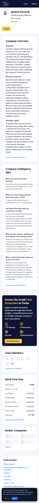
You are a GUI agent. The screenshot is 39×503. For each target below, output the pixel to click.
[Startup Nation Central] (5, 4)
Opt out (7, 498)
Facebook (8, 480)
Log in (26, 4)
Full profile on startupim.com (15, 486)
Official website (10, 464)
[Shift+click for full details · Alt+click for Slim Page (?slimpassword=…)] (5, 13)
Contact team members (13, 368)
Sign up (34, 4)
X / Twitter (8, 476)
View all (8, 447)
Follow (6, 29)
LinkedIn (7, 473)
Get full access (13, 341)
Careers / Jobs (10, 483)
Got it (14, 498)
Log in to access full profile (16, 157)
